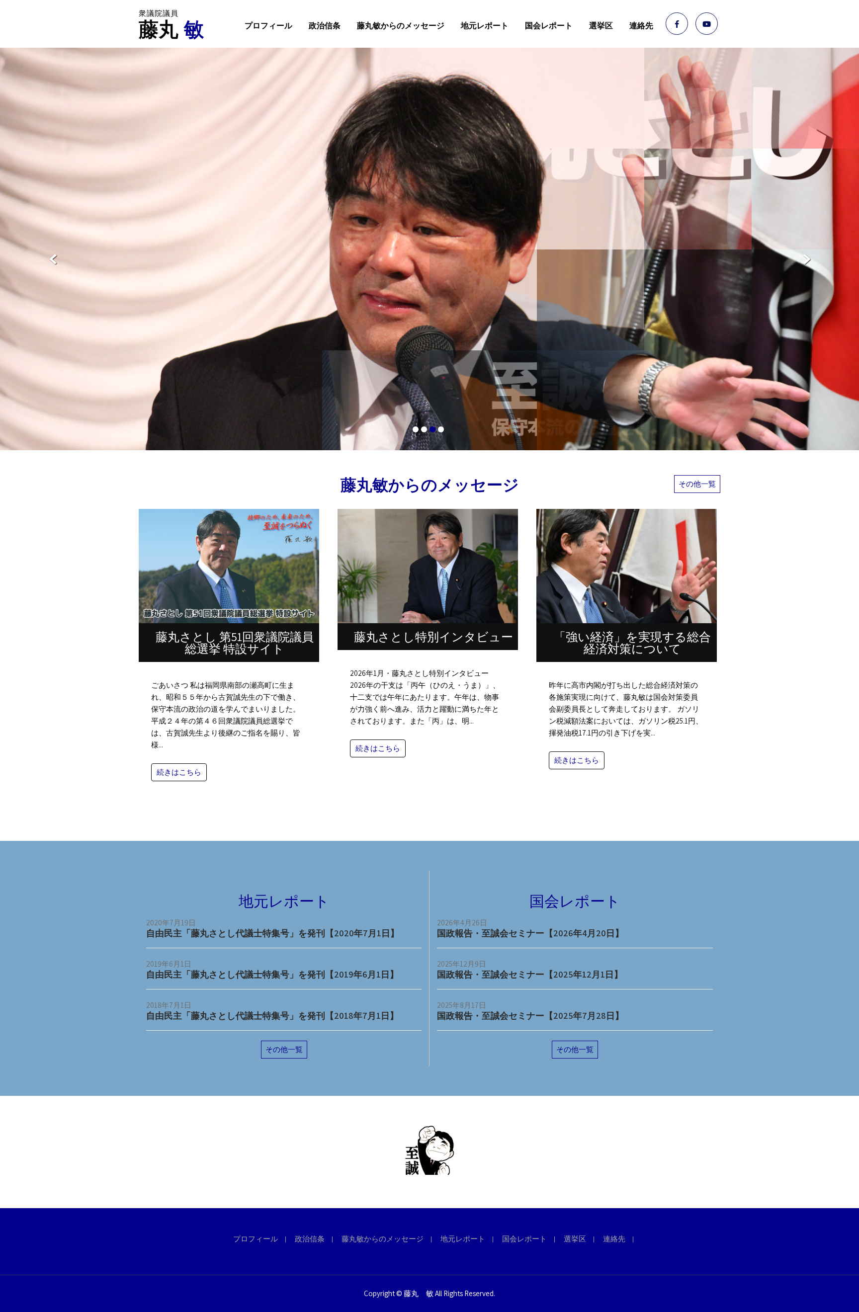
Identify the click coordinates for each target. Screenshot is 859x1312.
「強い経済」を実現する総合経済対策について (632, 642)
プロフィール (268, 25)
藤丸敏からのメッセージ (400, 25)
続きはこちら (179, 772)
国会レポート (549, 25)
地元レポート (485, 25)
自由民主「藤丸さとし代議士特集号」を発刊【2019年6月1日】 (272, 974)
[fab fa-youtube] (706, 23)
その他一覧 (697, 484)
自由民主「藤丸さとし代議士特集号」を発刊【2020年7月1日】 (272, 933)
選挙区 (601, 25)
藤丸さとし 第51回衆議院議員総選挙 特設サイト (235, 642)
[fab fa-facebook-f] (677, 23)
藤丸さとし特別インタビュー (433, 637)
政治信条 (325, 25)
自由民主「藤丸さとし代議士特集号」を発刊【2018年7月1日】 (272, 1015)
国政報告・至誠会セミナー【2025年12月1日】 (530, 974)
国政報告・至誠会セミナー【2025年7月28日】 (530, 1015)
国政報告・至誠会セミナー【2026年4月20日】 (530, 933)
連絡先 (641, 25)
